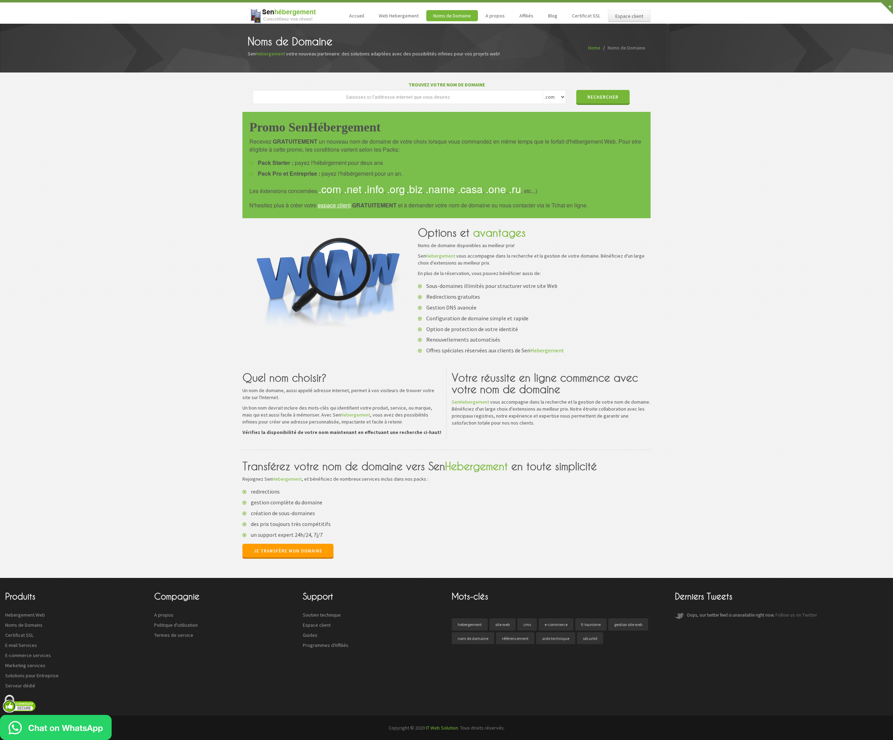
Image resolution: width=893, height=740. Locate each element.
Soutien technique (322, 615)
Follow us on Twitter (796, 615)
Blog (552, 16)
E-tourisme (591, 624)
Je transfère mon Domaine (288, 551)
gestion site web (628, 624)
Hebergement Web (25, 615)
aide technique (555, 638)
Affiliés (526, 16)
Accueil (356, 16)
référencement (515, 638)
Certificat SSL (586, 16)
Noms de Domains (24, 625)
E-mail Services (21, 645)
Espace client (629, 16)
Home (594, 48)
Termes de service (173, 635)
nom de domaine (473, 638)
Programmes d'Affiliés (325, 645)
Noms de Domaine (452, 16)
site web (502, 624)
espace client (334, 205)
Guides (310, 635)
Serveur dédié (20, 685)
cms (527, 624)
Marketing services (25, 665)
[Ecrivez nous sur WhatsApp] (56, 727)
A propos (495, 16)
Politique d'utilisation (176, 625)
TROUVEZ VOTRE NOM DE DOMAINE (446, 85)
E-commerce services (28, 655)
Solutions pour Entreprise (32, 675)
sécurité (590, 638)
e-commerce (556, 624)
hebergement (470, 624)
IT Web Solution (442, 728)
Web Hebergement (399, 16)
